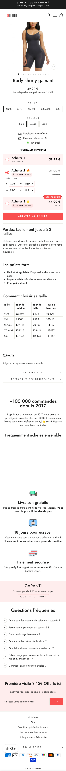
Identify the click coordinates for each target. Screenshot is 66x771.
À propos (33, 717)
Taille (33, 103)
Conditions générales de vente (33, 727)
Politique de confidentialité (33, 737)
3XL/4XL (45, 109)
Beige (33, 124)
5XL (58, 109)
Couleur (33, 118)
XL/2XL (31, 109)
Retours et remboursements (33, 379)
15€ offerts (32, 747)
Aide (33, 722)
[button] (33, 159)
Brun (44, 124)
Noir (21, 124)
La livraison (33, 372)
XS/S (9, 109)
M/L (19, 109)
